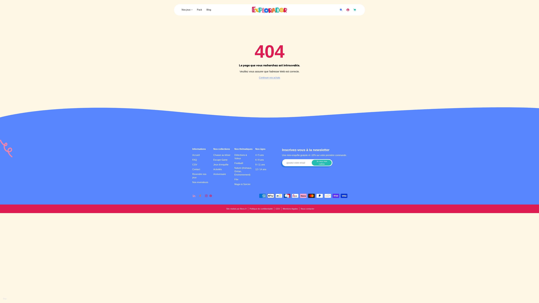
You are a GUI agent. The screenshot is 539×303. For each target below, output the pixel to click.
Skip (5, 299)
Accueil (196, 155)
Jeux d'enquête (221, 164)
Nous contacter (307, 209)
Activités (217, 169)
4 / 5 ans (259, 155)
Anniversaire (219, 174)
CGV (194, 164)
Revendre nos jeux (199, 176)
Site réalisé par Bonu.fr (236, 209)
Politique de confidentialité (261, 209)
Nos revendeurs (200, 182)
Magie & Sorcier (242, 184)
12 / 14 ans (260, 169)
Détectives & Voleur (240, 157)
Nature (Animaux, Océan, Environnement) (243, 171)
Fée (236, 179)
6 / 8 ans (259, 160)
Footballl (238, 163)
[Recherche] (341, 10)
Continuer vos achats (269, 77)
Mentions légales (290, 209)
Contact (196, 169)
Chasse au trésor (221, 155)
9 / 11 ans (260, 164)
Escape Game (220, 160)
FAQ (194, 160)
